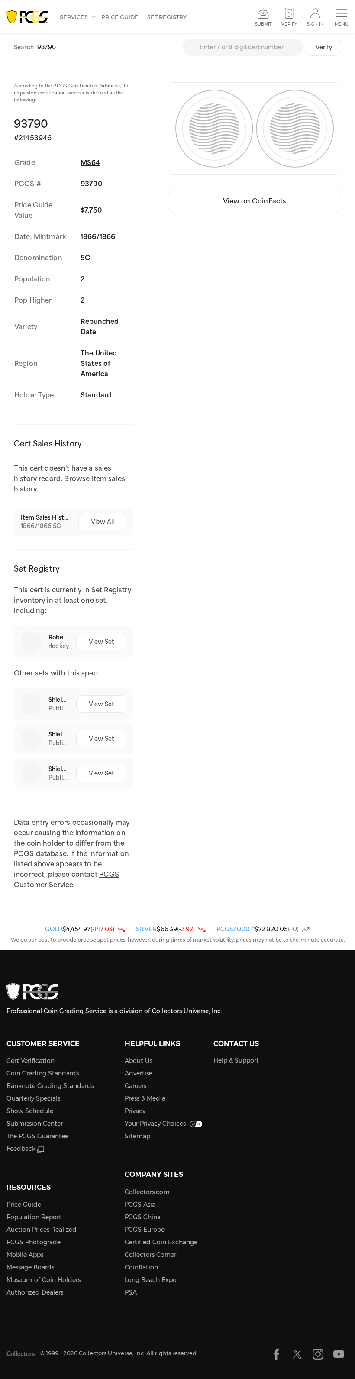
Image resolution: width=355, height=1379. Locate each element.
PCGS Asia (140, 1204)
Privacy (135, 1111)
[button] (342, 17)
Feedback (21, 1149)
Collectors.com (147, 1192)
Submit (263, 24)
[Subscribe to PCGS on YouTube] (338, 1354)
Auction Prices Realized (41, 1230)
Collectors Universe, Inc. (112, 1353)
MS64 (90, 162)
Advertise (138, 1073)
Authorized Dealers (34, 1292)
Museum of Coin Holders (43, 1280)
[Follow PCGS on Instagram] (318, 1354)
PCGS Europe (145, 1230)
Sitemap (137, 1136)
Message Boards (30, 1267)
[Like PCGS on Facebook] (276, 1354)
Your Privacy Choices (155, 1123)
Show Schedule (29, 1111)
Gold (53, 929)
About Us (138, 1061)
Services (74, 16)
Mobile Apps (24, 1255)
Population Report (33, 1217)
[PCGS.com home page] (28, 17)
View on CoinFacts (255, 201)
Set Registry (167, 16)
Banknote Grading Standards (50, 1086)
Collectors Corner (150, 1255)
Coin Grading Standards (42, 1073)
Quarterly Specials (33, 1098)
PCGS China (143, 1217)
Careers (135, 1086)
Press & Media (145, 1098)
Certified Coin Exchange (161, 1242)
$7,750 (91, 210)
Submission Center (34, 1123)
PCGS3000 (235, 929)
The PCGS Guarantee (37, 1136)
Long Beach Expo (151, 1280)
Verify (324, 47)
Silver (146, 929)
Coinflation (141, 1267)
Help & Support (236, 1060)
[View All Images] (254, 128)
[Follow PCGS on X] (297, 1354)
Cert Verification (30, 1061)
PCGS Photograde (33, 1242)
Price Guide (120, 16)
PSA (131, 1292)
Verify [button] (289, 24)
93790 (92, 183)
